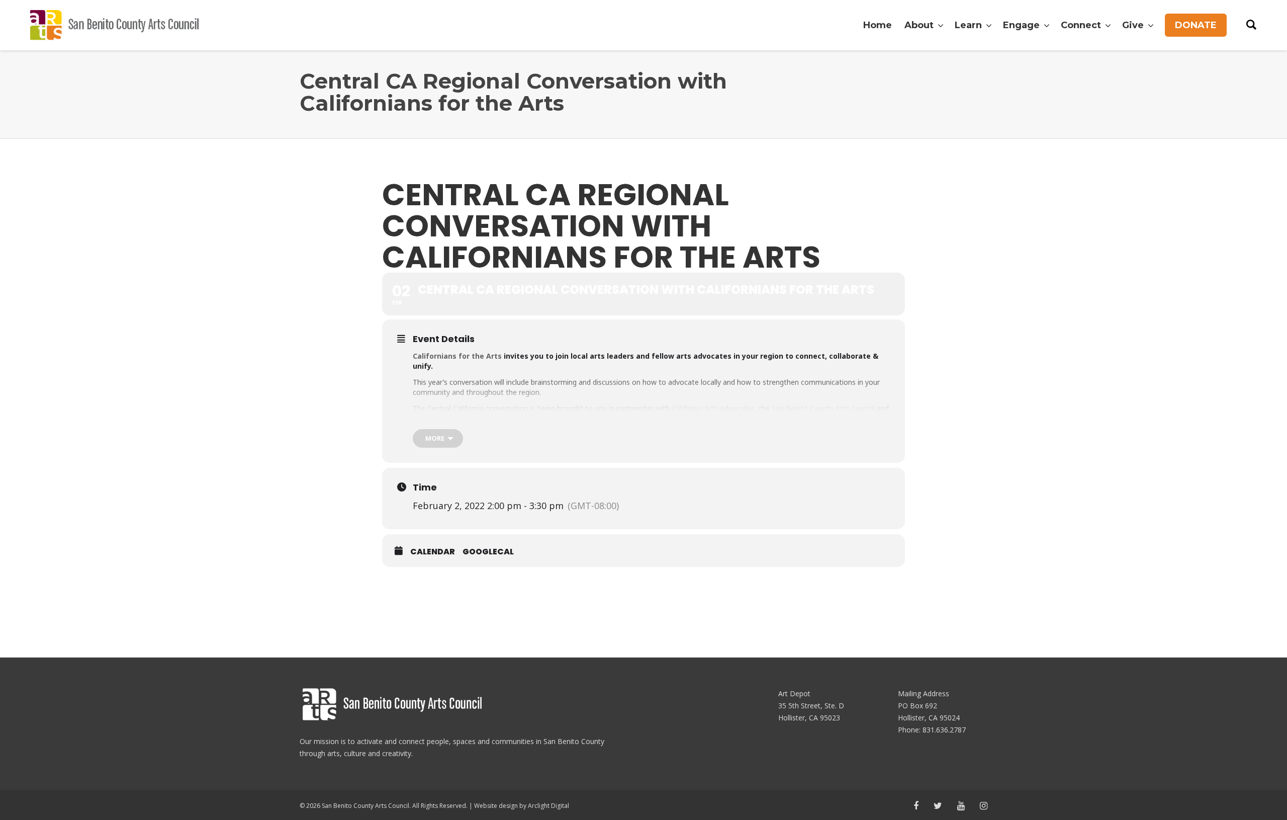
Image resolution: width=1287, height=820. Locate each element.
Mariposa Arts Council (462, 418)
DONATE (1196, 25)
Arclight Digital (548, 805)
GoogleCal (488, 552)
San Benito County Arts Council (823, 408)
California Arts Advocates (713, 408)
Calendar (432, 552)
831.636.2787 (944, 729)
